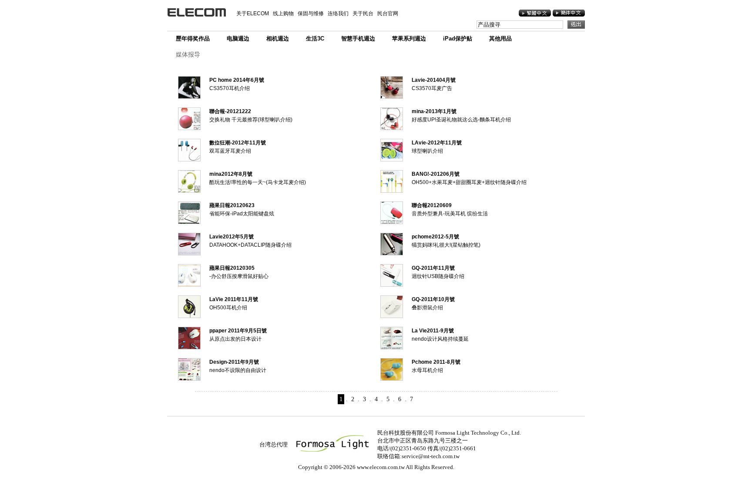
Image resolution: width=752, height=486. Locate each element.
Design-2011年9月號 (234, 362)
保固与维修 (311, 13)
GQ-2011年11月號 (433, 268)
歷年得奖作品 (193, 38)
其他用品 (500, 38)
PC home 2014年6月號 (236, 80)
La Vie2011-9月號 (433, 331)
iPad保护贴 (457, 38)
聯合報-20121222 (230, 111)
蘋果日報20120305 (232, 268)
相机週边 (277, 38)
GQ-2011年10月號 (433, 299)
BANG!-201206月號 (436, 174)
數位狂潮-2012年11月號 (237, 143)
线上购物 (283, 13)
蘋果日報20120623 (232, 205)
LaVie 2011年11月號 (233, 299)
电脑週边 (238, 38)
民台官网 (387, 13)
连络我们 (338, 13)
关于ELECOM (252, 13)
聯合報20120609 (432, 205)
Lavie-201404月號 (434, 80)
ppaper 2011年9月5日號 (238, 331)
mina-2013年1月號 (434, 111)
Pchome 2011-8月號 (436, 362)
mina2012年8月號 (230, 174)
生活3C (315, 38)
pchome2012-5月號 (435, 237)
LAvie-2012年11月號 (437, 143)
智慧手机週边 (358, 38)
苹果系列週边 (409, 38)
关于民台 (362, 13)
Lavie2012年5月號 (231, 237)
